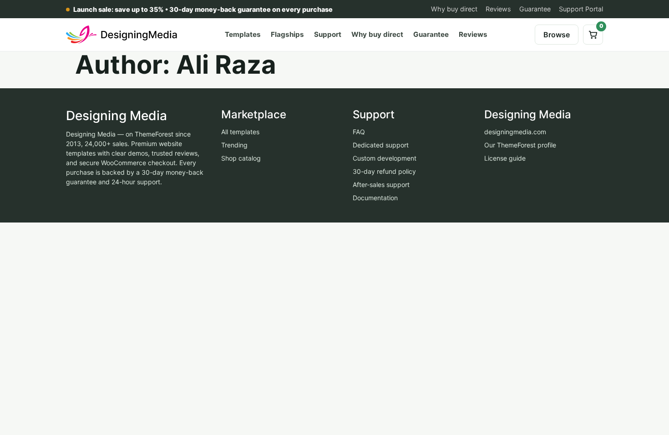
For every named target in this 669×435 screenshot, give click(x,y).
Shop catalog (241, 158)
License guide (505, 158)
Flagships (287, 34)
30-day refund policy (384, 171)
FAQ (359, 132)
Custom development (384, 158)
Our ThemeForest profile (520, 145)
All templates (240, 132)
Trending (234, 145)
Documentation (375, 198)
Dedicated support (381, 145)
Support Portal (581, 9)
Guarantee (535, 9)
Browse (556, 34)
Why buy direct (454, 9)
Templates (243, 34)
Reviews (498, 9)
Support (327, 34)
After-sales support (381, 184)
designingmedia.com (515, 132)
